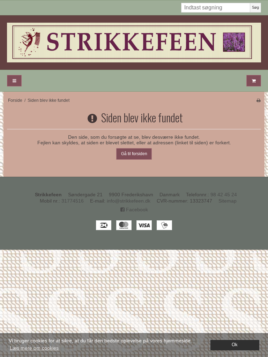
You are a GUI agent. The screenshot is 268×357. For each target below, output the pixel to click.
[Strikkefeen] (134, 42)
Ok (235, 344)
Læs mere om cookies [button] (34, 348)
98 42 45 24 (223, 194)
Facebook (136, 209)
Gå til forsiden (134, 153)
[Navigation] (14, 80)
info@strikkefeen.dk (128, 201)
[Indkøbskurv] (253, 80)
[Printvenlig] (258, 100)
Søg (255, 7)
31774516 (72, 201)
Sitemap (227, 201)
